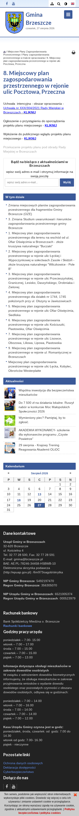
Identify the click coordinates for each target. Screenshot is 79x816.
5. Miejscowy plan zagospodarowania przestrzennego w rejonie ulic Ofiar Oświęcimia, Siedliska (41, 311)
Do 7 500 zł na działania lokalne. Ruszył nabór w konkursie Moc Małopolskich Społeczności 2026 (46, 407)
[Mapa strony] (51, 3)
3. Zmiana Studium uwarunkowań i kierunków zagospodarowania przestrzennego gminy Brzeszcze (39, 223)
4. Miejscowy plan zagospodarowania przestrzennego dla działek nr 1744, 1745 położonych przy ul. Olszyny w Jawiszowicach (39, 297)
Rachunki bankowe (17, 626)
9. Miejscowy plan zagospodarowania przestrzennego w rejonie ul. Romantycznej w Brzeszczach (39, 352)
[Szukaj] (58, 3)
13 (39, 494)
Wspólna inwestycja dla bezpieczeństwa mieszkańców (46, 392)
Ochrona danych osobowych (23, 763)
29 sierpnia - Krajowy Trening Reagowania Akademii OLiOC (39, 447)
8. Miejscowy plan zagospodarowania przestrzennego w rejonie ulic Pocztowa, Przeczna (32, 61)
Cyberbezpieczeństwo (18, 772)
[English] (72, 3)
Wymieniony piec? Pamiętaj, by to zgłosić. (42, 420)
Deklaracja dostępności (19, 767)
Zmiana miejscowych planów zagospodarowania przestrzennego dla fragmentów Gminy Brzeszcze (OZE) (41, 210)
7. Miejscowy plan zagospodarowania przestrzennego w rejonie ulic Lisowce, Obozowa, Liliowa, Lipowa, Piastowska (35, 338)
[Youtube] (13, 3)
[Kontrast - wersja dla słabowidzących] (65, 3)
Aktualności (14, 381)
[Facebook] (6, 3)
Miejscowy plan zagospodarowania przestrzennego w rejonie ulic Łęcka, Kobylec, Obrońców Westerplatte (40, 366)
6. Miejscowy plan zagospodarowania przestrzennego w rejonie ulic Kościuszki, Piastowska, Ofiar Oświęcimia (36, 324)
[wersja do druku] (73, 52)
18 (19, 500)
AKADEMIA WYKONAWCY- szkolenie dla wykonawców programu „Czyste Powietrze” (44, 434)
